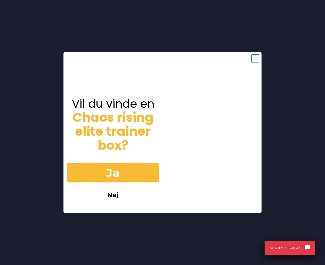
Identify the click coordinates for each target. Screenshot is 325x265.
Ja (113, 173)
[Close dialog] (255, 58)
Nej (113, 195)
